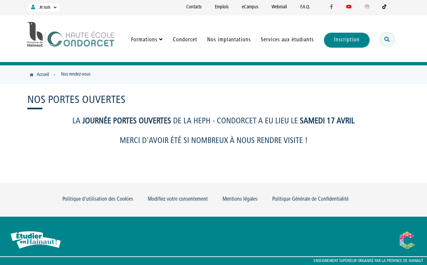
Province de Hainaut (405, 261)
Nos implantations (229, 40)
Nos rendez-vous (75, 74)
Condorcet (185, 40)
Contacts (193, 7)
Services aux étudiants (287, 40)
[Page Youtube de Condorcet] (349, 7)
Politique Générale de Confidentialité (310, 199)
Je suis (44, 7)
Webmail (279, 7)
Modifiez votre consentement (178, 199)
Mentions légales (240, 199)
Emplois (222, 7)
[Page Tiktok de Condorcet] (384, 7)
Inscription (347, 40)
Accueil (43, 74)
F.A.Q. (305, 7)
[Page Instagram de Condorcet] (367, 7)
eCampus (250, 7)
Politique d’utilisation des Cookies (97, 199)
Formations (144, 40)
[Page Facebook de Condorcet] (331, 7)
